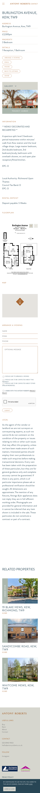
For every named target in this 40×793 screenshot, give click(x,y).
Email (7, 62)
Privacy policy (7, 777)
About (4, 729)
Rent (4, 727)
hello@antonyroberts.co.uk (12, 745)
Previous (5, 101)
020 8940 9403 (7, 743)
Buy (3, 724)
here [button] (31, 784)
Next (34, 101)
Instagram (5, 756)
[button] (20, 302)
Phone (7, 67)
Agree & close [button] (9, 789)
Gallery (8, 86)
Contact (34, 4)
